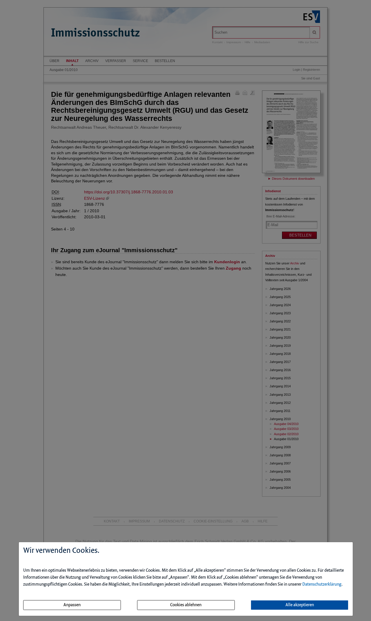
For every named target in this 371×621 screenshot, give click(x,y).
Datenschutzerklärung (321, 584)
